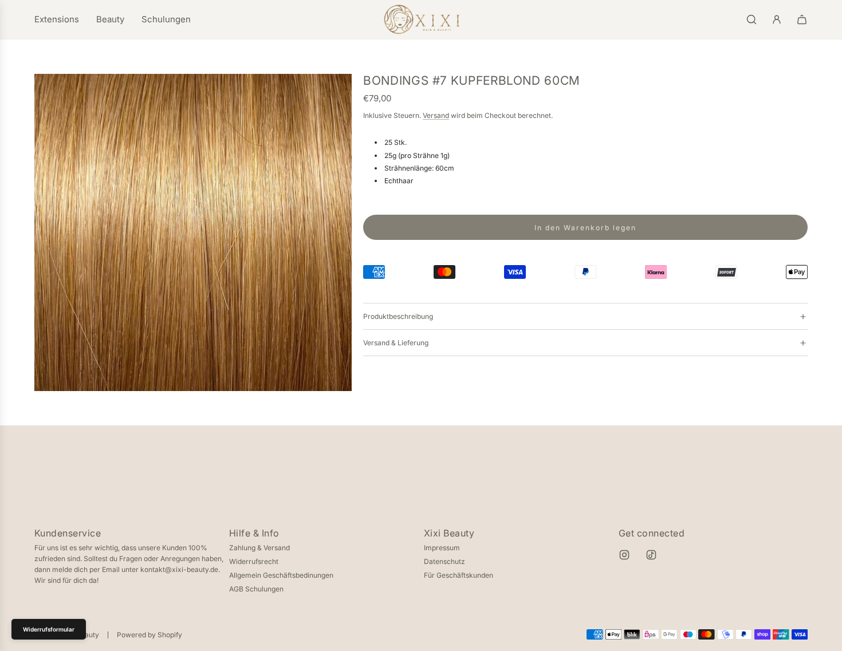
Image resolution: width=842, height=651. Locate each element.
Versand (436, 115)
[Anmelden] (776, 19)
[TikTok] (651, 554)
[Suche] (751, 19)
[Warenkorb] (802, 19)
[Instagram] (624, 554)
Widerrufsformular (48, 629)
